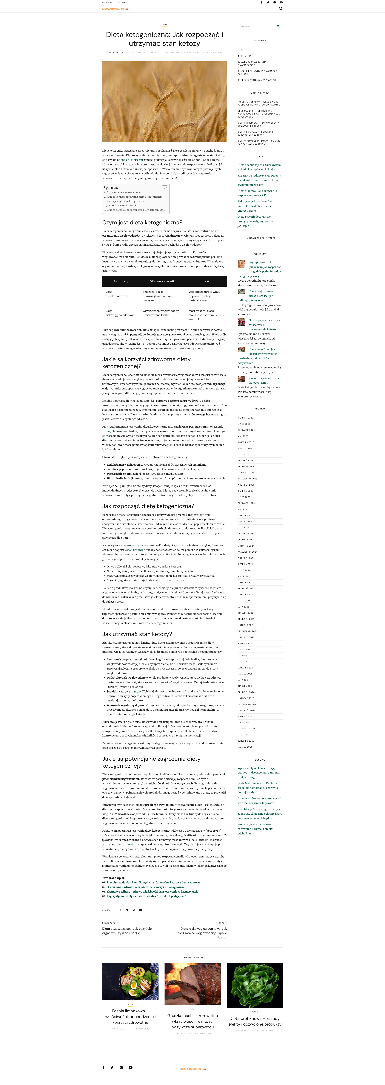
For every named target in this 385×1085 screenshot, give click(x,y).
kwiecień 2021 (246, 667)
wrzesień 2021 (246, 637)
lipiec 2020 (244, 722)
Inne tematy (245, 56)
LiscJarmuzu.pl (116, 52)
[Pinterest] (134, 910)
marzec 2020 (245, 747)
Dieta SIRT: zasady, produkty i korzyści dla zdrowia (255, 133)
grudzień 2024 (246, 539)
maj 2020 (243, 734)
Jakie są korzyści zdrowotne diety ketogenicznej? (134, 196)
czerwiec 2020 (246, 728)
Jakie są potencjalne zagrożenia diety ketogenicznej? (136, 210)
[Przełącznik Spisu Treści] (163, 187)
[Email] (140, 910)
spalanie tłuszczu (132, 160)
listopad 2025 (246, 472)
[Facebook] (261, 2)
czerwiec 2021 (246, 655)
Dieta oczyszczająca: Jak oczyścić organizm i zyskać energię (127, 931)
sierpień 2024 (245, 564)
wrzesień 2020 (246, 710)
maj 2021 (243, 661)
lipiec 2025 (244, 497)
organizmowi (124, 844)
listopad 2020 (246, 698)
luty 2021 (243, 680)
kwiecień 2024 (246, 582)
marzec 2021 (245, 674)
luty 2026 (243, 454)
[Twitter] (268, 2)
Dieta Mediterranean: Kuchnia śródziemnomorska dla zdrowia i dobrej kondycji (258, 788)
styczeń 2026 (245, 460)
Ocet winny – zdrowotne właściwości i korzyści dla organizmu (146, 887)
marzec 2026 (245, 448)
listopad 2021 (246, 625)
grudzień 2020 (246, 692)
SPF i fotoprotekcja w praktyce (257, 80)
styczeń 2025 (245, 533)
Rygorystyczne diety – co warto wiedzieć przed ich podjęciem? (146, 896)
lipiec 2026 (244, 424)
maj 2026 (243, 436)
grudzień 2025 (246, 466)
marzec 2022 (245, 600)
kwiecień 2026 (246, 442)
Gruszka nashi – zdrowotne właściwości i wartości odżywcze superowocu (259, 114)
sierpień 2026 (245, 418)
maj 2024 (243, 576)
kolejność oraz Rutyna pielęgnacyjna (252, 63)
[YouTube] (281, 2)
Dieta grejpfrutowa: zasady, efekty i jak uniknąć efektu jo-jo (256, 296)
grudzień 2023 (246, 588)
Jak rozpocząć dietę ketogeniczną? (125, 201)
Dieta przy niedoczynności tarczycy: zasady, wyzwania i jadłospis (256, 221)
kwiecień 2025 (246, 515)
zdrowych (108, 431)
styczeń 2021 (245, 686)
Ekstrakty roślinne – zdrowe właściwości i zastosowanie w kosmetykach (152, 891)
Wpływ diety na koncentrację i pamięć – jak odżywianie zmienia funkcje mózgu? (259, 772)
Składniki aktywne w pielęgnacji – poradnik (259, 72)
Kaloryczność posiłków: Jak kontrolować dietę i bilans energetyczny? (255, 206)
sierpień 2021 (245, 643)
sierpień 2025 (245, 491)
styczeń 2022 (245, 613)
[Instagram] (274, 2)
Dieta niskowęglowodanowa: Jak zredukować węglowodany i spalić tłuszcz (202, 933)
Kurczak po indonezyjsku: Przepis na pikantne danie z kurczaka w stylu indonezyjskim (259, 180)
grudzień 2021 (246, 619)
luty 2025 (243, 527)
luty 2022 (243, 607)
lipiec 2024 (244, 570)
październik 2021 (247, 631)
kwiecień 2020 (246, 741)
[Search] (278, 26)
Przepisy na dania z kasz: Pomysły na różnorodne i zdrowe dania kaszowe (153, 882)
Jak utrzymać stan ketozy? (121, 205)
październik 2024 (247, 552)
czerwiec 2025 (246, 503)
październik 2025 (247, 478)
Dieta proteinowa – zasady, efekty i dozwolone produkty (259, 124)
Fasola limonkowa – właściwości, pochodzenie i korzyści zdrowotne (259, 103)
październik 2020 (248, 704)
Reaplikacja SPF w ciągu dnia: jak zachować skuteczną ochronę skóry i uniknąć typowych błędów (260, 814)
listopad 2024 (246, 546)
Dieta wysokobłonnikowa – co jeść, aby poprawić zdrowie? (259, 142)
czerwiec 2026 (246, 430)
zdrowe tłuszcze (131, 691)
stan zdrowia (135, 550)
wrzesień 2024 (246, 558)
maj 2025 (243, 509)
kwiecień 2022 (246, 594)
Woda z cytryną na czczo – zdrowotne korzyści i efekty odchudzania (255, 829)
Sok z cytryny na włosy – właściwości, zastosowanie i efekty (264, 325)
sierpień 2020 (245, 716)
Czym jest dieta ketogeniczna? (123, 192)
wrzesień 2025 (246, 485)
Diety (165, 24)
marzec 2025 (245, 521)
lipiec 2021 (244, 649)
